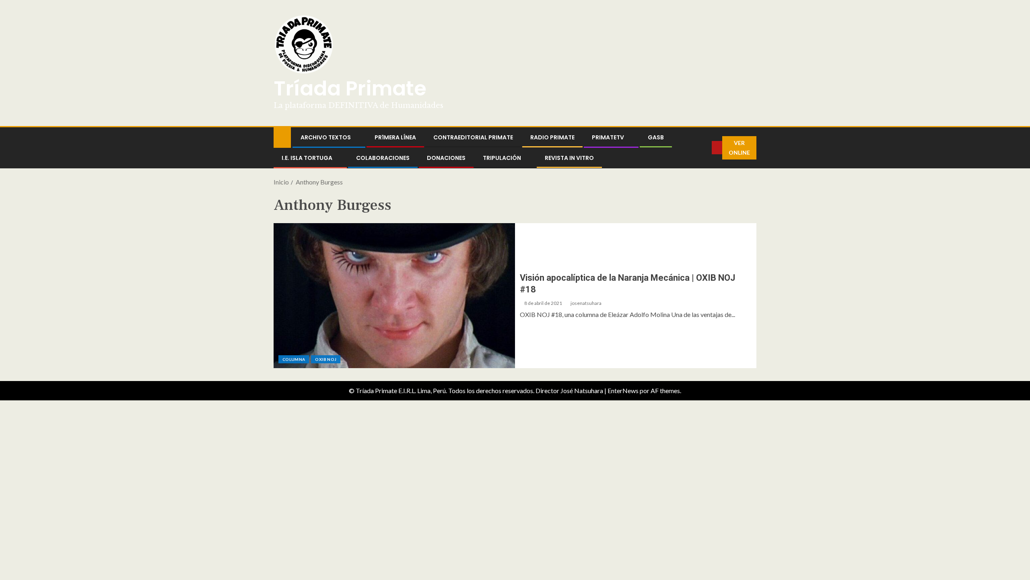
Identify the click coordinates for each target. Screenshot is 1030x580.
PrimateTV (608, 137)
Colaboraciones (383, 158)
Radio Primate (552, 137)
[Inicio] (282, 137)
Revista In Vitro (569, 158)
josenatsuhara (586, 303)
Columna (293, 359)
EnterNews (623, 390)
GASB (656, 137)
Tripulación (502, 158)
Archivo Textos (326, 137)
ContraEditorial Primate (473, 137)
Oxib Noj (325, 359)
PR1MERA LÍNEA (395, 137)
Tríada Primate (350, 88)
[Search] (706, 147)
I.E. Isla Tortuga (307, 158)
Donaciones (446, 158)
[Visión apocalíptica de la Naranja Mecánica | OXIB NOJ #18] (394, 295)
